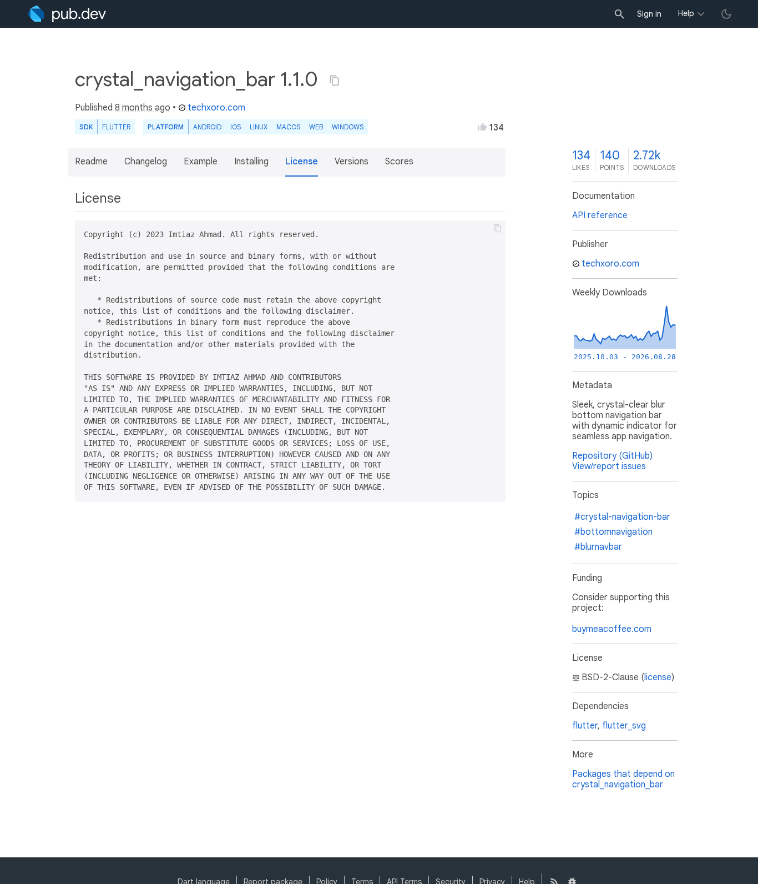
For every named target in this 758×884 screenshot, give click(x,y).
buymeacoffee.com (611, 629)
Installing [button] (251, 161)
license (657, 677)
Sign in (649, 14)
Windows (347, 127)
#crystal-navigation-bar (622, 517)
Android (207, 127)
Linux (258, 127)
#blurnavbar (598, 546)
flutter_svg (624, 725)
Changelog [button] (145, 161)
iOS (235, 127)
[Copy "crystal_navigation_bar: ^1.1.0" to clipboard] (334, 80)
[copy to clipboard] (497, 228)
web (316, 127)
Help (686, 13)
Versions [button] (351, 161)
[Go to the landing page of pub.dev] (67, 14)
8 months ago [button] (142, 107)
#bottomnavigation (613, 532)
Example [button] (201, 161)
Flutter (116, 127)
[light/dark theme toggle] (726, 14)
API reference (600, 215)
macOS (288, 127)
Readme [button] (91, 161)
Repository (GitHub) (612, 455)
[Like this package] (482, 126)
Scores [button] (399, 161)
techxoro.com (216, 107)
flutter (585, 725)
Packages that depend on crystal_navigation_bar (623, 779)
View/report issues (609, 466)
